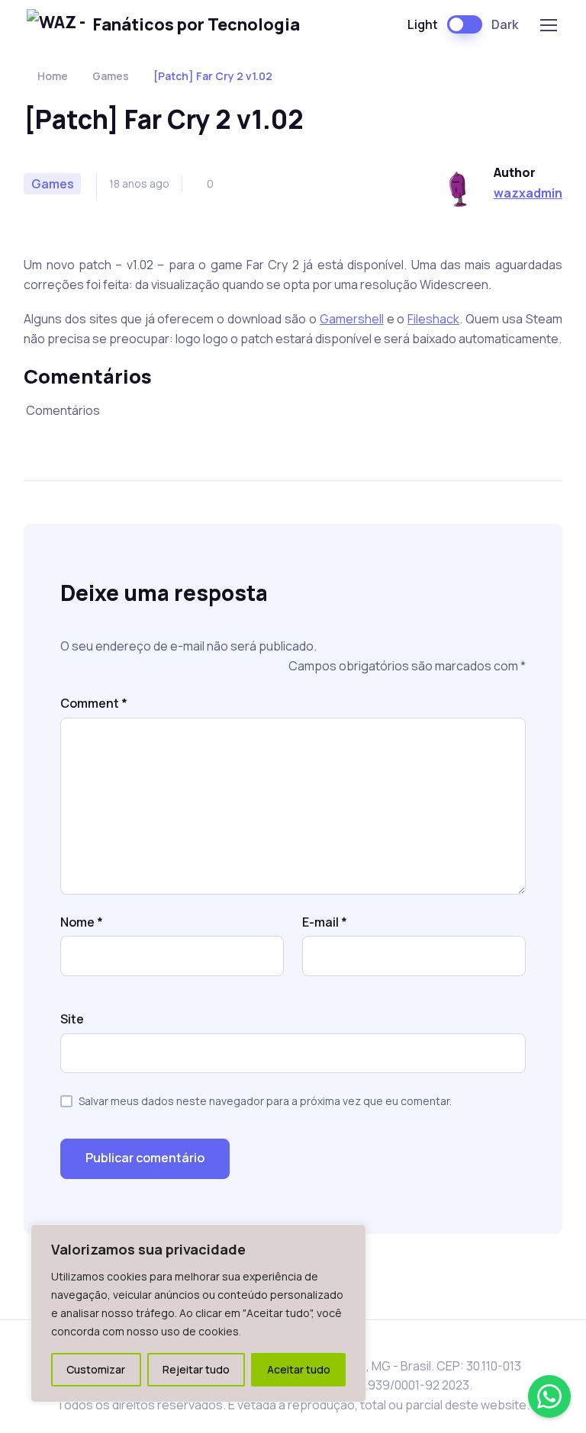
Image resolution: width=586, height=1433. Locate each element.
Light (422, 24)
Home (52, 76)
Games (110, 76)
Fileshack (433, 318)
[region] (198, 1313)
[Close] (350, 1237)
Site (72, 1018)
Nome (81, 922)
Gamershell (352, 318)
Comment (93, 703)
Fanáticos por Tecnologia (196, 24)
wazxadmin (528, 193)
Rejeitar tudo (196, 1369)
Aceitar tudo (298, 1369)
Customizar (95, 1369)
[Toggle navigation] (547, 25)
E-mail (324, 922)
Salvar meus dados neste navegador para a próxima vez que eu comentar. (265, 1101)
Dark (504, 24)
